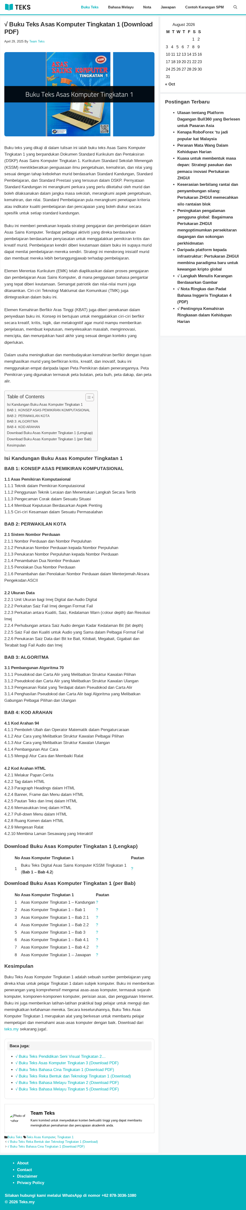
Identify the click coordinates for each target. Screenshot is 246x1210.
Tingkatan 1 (65, 1137)
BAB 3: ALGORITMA (22, 421)
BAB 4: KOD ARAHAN (23, 427)
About (23, 1163)
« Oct (170, 84)
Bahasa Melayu (121, 7)
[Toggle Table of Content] (87, 397)
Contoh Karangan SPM (204, 7)
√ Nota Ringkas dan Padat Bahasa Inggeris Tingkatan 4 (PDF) (204, 295)
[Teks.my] (17, 7)
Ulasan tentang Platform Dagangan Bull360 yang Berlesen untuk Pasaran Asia (208, 119)
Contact (24, 1170)
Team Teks (43, 1113)
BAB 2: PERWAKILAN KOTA (28, 416)
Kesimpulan (16, 445)
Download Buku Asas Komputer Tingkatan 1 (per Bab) (49, 439)
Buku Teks (89, 7)
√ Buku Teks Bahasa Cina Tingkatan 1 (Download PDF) (46, 1146)
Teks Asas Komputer (40, 1137)
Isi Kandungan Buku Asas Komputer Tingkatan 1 (45, 404)
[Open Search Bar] (235, 7)
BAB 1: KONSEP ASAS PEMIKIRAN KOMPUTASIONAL (48, 410)
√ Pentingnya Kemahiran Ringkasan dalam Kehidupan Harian (204, 315)
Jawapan (168, 7)
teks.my (11, 1029)
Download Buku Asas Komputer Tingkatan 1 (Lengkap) (50, 433)
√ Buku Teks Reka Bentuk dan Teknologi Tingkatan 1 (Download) (52, 1141)
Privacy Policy (30, 1182)
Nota (147, 7)
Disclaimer (27, 1176)
